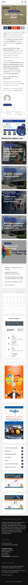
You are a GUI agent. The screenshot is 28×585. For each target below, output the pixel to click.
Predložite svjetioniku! (7, 575)
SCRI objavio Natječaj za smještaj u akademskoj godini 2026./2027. (14, 225)
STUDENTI (19, 193)
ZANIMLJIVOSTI (8, 243)
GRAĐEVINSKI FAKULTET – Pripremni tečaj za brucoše (13, 199)
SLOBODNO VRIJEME (8, 146)
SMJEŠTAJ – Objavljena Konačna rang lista (13, 175)
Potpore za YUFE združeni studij (11, 247)
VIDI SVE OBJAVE (7, 104)
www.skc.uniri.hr (17, 90)
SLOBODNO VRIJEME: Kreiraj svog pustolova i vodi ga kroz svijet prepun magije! (13, 152)
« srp (13, 313)
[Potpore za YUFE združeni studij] (14, 251)
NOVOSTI (17, 11)
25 (7, 306)
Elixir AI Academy (9, 285)
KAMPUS (13, 144)
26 (10, 306)
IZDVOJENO (11, 11)
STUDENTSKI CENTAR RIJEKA (10, 171)
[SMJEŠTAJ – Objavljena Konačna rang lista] (14, 177)
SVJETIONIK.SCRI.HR (7, 543)
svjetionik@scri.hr (15, 556)
